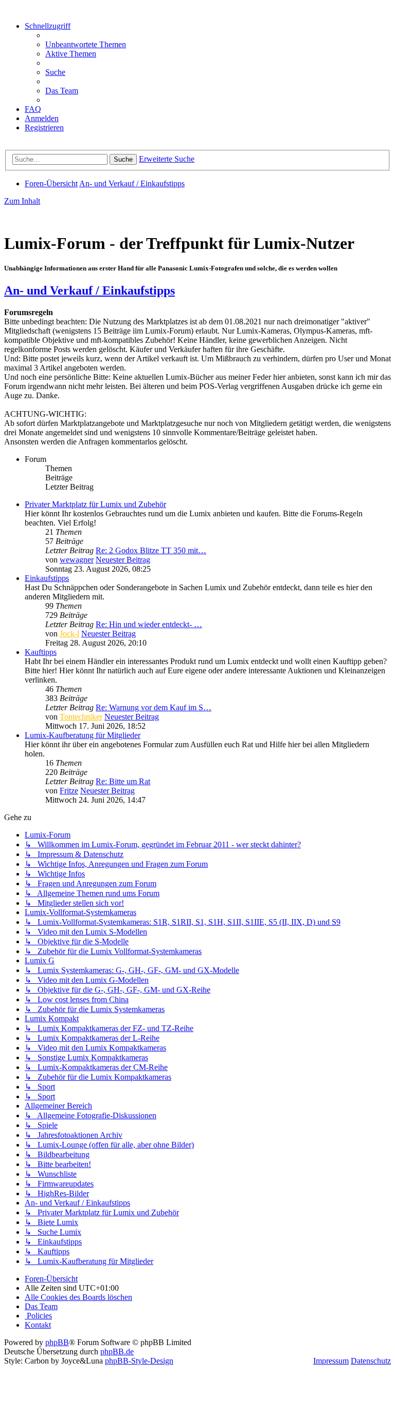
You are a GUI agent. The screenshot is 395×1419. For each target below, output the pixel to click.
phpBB (57, 1342)
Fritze (69, 790)
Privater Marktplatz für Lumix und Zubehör (95, 504)
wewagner (77, 559)
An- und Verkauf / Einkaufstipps (89, 290)
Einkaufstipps (47, 578)
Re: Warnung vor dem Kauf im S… (153, 707)
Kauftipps (41, 652)
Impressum (331, 1360)
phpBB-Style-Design (139, 1360)
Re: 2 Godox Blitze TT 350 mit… (151, 550)
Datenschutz (371, 1360)
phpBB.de (117, 1351)
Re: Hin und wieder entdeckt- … (149, 624)
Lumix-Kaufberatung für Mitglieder (82, 735)
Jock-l (69, 633)
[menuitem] (85, 44)
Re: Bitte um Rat (123, 781)
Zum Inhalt (22, 201)
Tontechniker (81, 716)
